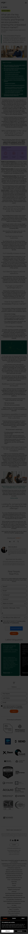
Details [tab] (14, 918)
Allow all (7, 931)
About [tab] (23, 918)
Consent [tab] (5, 918)
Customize (19, 931)
